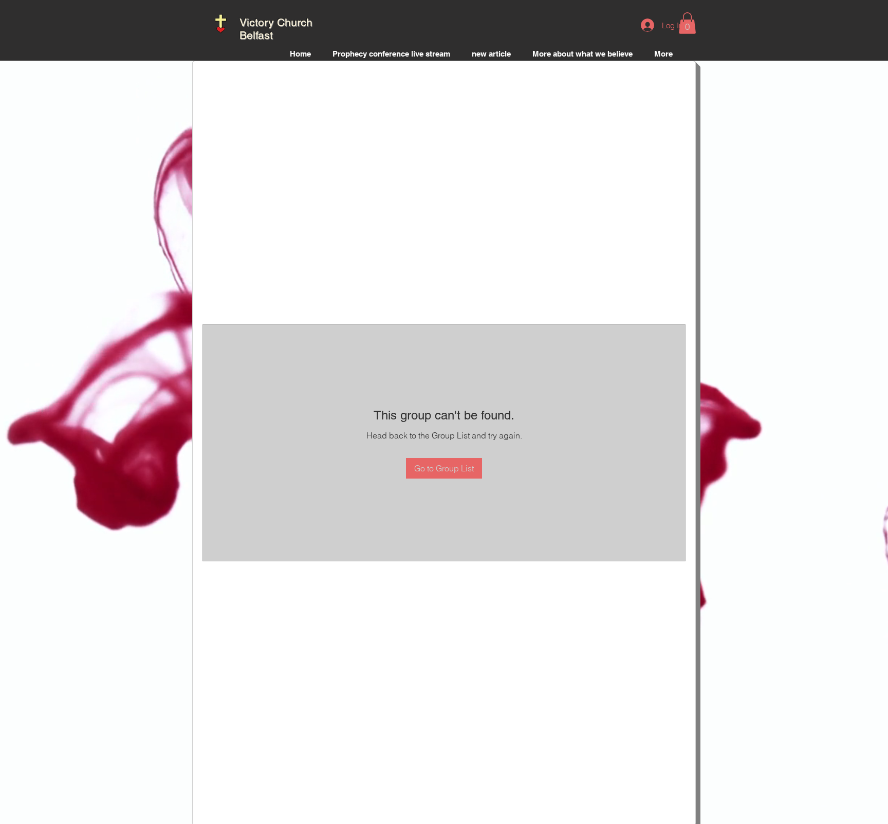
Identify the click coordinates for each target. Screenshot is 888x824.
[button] (687, 23)
